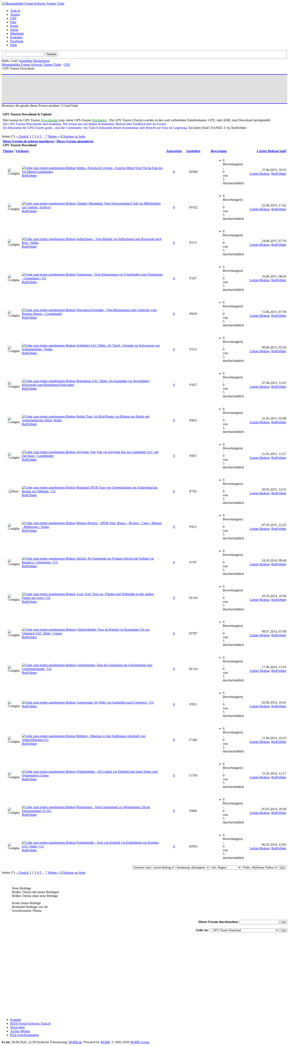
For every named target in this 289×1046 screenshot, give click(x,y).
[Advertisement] (80, 88)
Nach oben (17, 1027)
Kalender (16, 37)
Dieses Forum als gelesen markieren (28, 141)
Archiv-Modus (20, 1031)
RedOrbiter (29, 175)
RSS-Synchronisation (24, 1035)
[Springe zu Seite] (72, 136)
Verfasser (22, 151)
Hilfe (13, 45)
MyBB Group (139, 1042)
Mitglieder (17, 33)
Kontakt (15, 1019)
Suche (14, 29)
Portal (14, 26)
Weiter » (53, 136)
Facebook (16, 41)
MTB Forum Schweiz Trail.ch (30, 1023)
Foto (13, 22)
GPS (13, 18)
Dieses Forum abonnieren (74, 141)
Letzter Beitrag (268, 151)
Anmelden (26, 61)
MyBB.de (75, 1042)
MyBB (105, 1042)
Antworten (174, 151)
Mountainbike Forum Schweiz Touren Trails (31, 64)
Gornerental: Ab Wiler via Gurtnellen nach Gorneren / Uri (115, 702)
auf (283, 151)
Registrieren (41, 61)
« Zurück (22, 136)
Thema (8, 151)
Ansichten (193, 151)
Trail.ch (15, 10)
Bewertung (219, 151)
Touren (15, 14)
